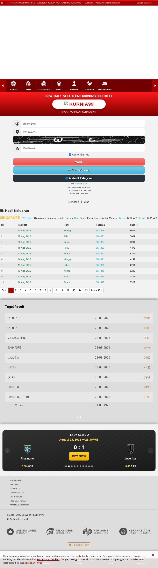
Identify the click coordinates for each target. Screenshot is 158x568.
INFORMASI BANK (17, 493)
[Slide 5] (77, 466)
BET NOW (78, 456)
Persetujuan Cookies (48, 559)
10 (55, 290)
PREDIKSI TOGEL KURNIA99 (79, 187)
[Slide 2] (69, 466)
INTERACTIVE (105, 89)
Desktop (74, 201)
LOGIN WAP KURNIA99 (79, 193)
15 (86, 290)
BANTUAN (14, 484)
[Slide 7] (83, 466)
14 (80, 290)
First (4, 290)
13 (74, 290)
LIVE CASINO (44, 89)
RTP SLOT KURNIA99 (79, 184)
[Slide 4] (75, 466)
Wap (86, 201)
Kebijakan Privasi (33, 563)
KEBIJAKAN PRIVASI (18, 501)
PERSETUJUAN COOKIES (19, 505)
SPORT (59, 89)
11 (61, 290)
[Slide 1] (66, 466)
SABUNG (89, 89)
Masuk (79, 161)
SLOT (28, 89)
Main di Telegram (81, 178)
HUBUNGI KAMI (16, 497)
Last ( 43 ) (96, 290)
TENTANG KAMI (16, 480)
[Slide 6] (80, 466)
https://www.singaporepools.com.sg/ (53, 218)
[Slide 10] (92, 466)
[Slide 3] (72, 466)
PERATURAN (15, 488)
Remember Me (80, 154)
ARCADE (74, 89)
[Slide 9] (89, 466)
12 (68, 290)
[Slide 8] (86, 466)
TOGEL (13, 89)
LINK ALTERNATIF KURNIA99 (79, 190)
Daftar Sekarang (79, 170)
